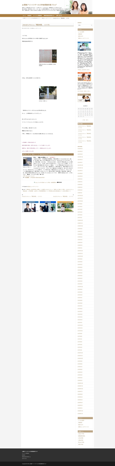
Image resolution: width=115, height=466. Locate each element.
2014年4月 (80, 281)
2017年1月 (80, 217)
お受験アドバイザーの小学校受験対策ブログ (39, 5)
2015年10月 (80, 256)
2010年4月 (80, 375)
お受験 (38, 189)
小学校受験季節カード (43, 191)
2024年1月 (80, 162)
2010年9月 (80, 361)
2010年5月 (80, 372)
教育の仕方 (80, 36)
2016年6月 (80, 234)
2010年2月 (80, 380)
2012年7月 (80, 305)
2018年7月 (80, 181)
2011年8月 (80, 336)
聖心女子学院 (81, 442)
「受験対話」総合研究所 (31, 189)
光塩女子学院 (81, 433)
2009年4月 (80, 399)
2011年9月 (80, 333)
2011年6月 (80, 341)
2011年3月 (80, 344)
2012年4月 (80, 314)
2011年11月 (80, 328)
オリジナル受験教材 (25, 453)
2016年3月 (80, 242)
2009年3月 (80, 402)
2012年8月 (80, 303)
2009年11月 (80, 386)
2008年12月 (80, 410)
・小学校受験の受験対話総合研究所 (34, 177)
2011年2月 (80, 347)
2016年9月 (80, 228)
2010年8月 (80, 363)
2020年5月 (80, 176)
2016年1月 (80, 248)
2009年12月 (80, 383)
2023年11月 (80, 167)
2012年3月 (80, 317)
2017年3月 (80, 212)
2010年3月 (80, 377)
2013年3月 (80, 294)
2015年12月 (80, 250)
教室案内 (23, 455)
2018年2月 (80, 190)
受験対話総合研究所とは (26, 456)
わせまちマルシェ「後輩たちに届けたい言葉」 (55, 189)
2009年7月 (80, 391)
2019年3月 (80, 179)
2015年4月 (80, 272)
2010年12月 (80, 352)
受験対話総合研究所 (48, 10)
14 (91, 111)
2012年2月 (80, 319)
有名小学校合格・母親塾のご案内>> (84, 91)
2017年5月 (80, 206)
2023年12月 (80, 165)
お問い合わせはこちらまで (28, 176)
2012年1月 (80, 322)
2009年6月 (80, 394)
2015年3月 (80, 275)
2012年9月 (80, 300)
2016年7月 (80, 231)
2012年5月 (80, 311)
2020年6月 (80, 173)
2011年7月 (80, 339)
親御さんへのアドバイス (36, 28)
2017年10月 (80, 201)
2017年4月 (80, 209)
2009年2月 (80, 405)
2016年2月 (80, 245)
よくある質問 (81, 31)
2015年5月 (80, 270)
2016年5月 (80, 237)
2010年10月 (80, 358)
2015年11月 (80, 253)
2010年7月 (80, 366)
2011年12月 (80, 325)
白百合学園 (80, 438)
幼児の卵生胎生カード (58, 191)
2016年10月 (80, 225)
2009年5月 (80, 397)
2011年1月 (80, 350)
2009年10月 (80, 388)
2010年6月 (80, 369)
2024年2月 (80, 159)
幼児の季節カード (67, 191)
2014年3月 (80, 283)
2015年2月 (80, 278)
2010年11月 (80, 355)
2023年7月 (80, 170)
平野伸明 (50, 191)
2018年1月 (80, 192)
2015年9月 (80, 259)
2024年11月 (80, 156)
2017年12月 (80, 195)
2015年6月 (80, 267)
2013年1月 (80, 297)
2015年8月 (80, 261)
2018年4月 (80, 184)
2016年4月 (80, 239)
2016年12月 (80, 220)
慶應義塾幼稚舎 (81, 436)
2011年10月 (80, 330)
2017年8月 (80, 203)
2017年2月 (80, 214)
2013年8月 (80, 292)
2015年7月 (80, 264)
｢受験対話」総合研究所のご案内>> (84, 69)
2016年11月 (80, 223)
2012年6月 (80, 308)
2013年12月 (80, 286)
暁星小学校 (80, 444)
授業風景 (80, 34)
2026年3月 (80, 148)
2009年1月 (80, 408)
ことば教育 (42, 189)
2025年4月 (80, 154)
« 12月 (83, 120)
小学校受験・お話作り (33, 191)
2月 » (87, 120)
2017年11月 (80, 198)
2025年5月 (80, 151)
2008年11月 (80, 413)
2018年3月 (80, 187)
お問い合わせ (24, 458)
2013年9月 (80, 289)
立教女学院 (80, 440)
